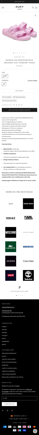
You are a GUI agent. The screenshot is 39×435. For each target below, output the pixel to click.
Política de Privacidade (9, 362)
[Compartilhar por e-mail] (21, 105)
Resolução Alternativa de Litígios (12, 377)
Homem (4, 326)
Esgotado (19, 90)
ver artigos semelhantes (19, 110)
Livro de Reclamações (9, 374)
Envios (4, 356)
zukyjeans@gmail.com (8, 307)
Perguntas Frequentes (9, 353)
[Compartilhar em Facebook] (14, 105)
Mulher (4, 329)
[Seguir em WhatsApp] (12, 410)
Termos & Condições (8, 371)
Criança (4, 332)
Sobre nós (5, 365)
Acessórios (5, 341)
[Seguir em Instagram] (7, 410)
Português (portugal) (18, 418)
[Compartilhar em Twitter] (16, 105)
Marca (4, 344)
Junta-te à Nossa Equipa (9, 368)
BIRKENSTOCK (19, 57)
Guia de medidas (32, 80)
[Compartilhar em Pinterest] (19, 105)
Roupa (4, 338)
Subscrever (9, 404)
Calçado (4, 335)
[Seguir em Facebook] (3, 410)
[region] (19, 289)
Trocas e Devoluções (9, 359)
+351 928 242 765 (7, 310)
